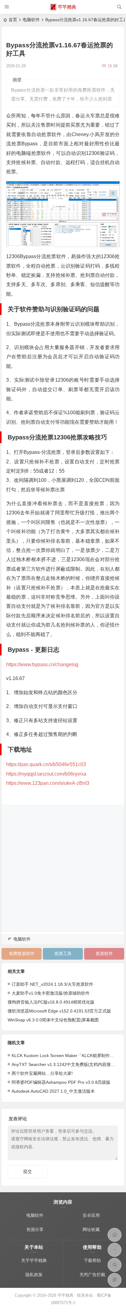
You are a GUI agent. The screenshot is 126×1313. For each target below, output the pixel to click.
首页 (13, 19)
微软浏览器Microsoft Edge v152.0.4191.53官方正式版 (59, 1010)
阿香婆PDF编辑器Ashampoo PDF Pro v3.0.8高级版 (61, 1082)
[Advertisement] (63, 868)
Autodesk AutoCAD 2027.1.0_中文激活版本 (53, 1091)
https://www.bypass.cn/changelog (42, 664)
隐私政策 (34, 1274)
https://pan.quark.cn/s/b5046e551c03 (46, 764)
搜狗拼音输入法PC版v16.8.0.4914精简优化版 (51, 1002)
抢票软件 (104, 953)
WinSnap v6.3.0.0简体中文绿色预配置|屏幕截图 (53, 1019)
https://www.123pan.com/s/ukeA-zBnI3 (47, 783)
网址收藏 (91, 1229)
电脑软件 (31, 19)
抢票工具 (63, 953)
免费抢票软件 (22, 953)
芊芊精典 (67, 7)
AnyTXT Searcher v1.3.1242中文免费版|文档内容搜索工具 (68, 1064)
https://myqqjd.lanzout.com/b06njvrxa (46, 773)
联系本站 (85, 1295)
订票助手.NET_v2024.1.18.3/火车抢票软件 (52, 984)
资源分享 (34, 1229)
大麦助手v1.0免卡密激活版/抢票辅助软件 (51, 993)
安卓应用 (91, 1215)
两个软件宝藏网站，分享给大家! (42, 1073)
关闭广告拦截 (92, 1274)
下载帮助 (92, 1260)
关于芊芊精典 (34, 1260)
